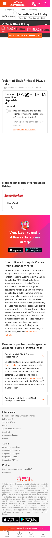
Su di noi (6, 432)
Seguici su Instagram (11, 453)
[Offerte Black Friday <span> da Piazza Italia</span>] (46, 26)
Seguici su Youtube (10, 457)
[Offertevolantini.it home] (18, 3)
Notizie (5, 438)
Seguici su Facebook (11, 450)
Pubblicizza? (7, 419)
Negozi (10, 10)
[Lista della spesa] (39, 3)
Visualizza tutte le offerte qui (24, 35)
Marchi (5, 426)
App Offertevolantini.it (11, 429)
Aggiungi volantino (10, 435)
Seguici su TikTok (10, 460)
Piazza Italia (20, 10)
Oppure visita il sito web (24, 129)
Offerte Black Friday (15, 26)
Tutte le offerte (8, 422)
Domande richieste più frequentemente (18, 416)
